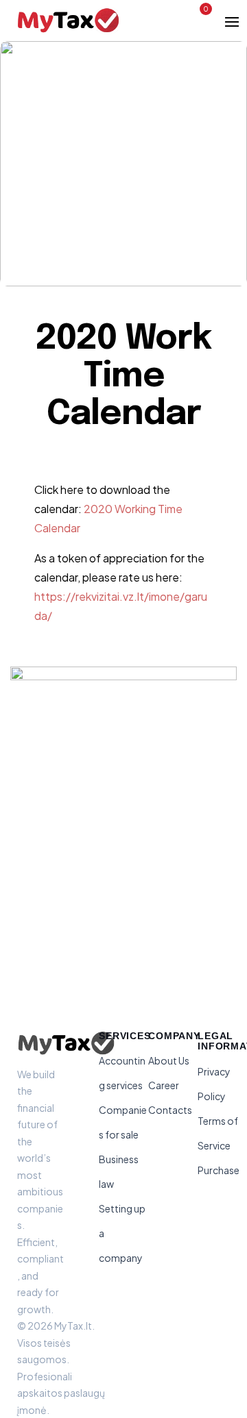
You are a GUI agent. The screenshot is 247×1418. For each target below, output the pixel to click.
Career (163, 1085)
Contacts (170, 1110)
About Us (168, 1060)
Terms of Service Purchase (218, 1145)
